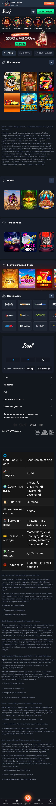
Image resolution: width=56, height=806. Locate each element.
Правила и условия (13, 407)
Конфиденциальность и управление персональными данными (21, 415)
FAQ (5, 392)
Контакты (8, 385)
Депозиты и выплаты (14, 399)
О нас (6, 377)
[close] (2, 3)
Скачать (49, 4)
